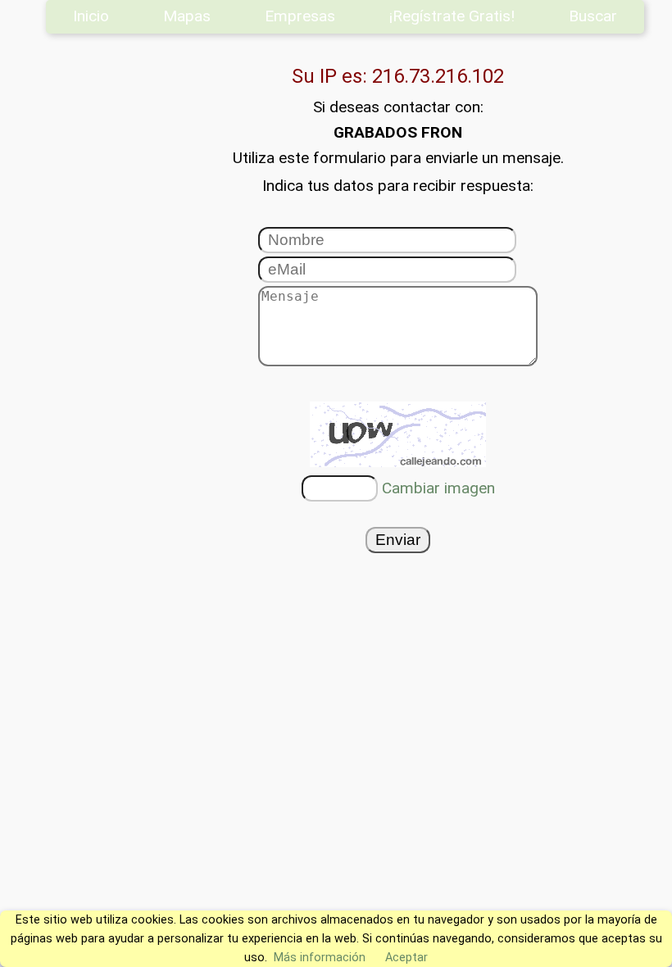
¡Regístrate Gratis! (452, 16)
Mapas (187, 16)
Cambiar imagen (438, 488)
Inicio (91, 16)
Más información (320, 958)
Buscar (593, 16)
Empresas (300, 16)
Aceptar (406, 958)
